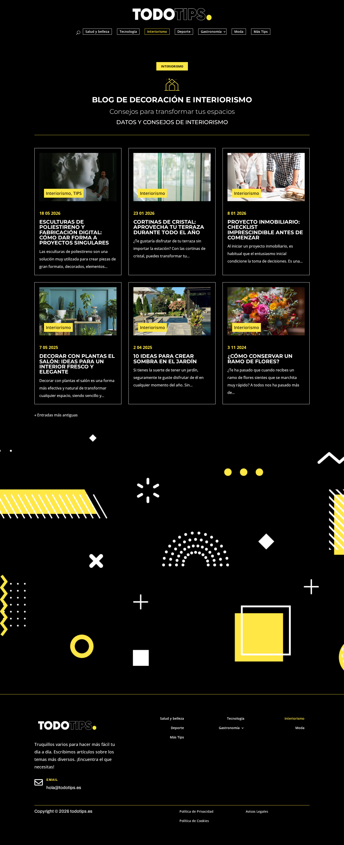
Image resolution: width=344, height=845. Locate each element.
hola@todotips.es (63, 787)
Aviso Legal (157, 589)
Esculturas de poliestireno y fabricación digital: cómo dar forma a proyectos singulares (74, 232)
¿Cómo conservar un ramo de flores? (260, 358)
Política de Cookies (194, 821)
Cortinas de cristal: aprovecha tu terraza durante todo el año (168, 227)
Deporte (183, 31)
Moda (238, 31)
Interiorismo (157, 31)
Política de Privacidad (199, 589)
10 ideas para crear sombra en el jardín (165, 358)
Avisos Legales (257, 812)
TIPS (77, 193)
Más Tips (261, 31)
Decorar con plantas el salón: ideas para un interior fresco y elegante (77, 364)
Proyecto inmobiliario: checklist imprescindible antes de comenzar (265, 230)
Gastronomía (211, 31)
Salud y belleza (97, 31)
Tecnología (128, 31)
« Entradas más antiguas (56, 415)
